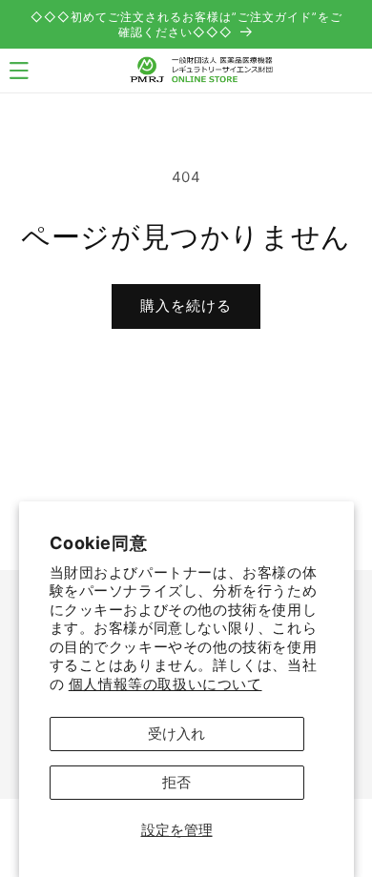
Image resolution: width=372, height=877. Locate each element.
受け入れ (176, 733)
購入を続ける (186, 305)
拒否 (176, 782)
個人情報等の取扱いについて (165, 684)
